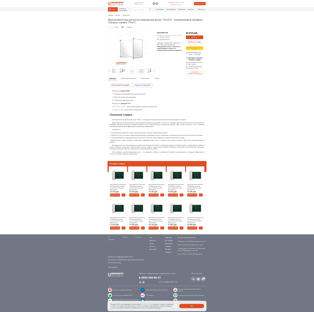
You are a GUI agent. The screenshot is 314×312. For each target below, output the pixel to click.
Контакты (190, 9)
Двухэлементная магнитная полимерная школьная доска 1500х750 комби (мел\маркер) (118, 220)
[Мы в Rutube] (203, 279)
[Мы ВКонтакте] (193, 279)
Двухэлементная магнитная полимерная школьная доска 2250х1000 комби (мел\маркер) (137, 187)
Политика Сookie (114, 263)
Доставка (153, 249)
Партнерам (181, 9)
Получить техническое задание (120, 85)
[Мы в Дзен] (198, 279)
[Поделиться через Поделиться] (122, 27)
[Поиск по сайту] (149, 9)
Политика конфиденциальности (120, 257)
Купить (194, 37)
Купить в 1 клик (194, 42)
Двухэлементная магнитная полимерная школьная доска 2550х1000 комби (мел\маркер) (156, 187)
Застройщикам (171, 9)
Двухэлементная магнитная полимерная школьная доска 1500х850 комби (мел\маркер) (137, 220)
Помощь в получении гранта (142, 85)
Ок (192, 306)
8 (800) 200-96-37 (176, 2)
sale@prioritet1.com (176, 5)
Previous (109, 70)
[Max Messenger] (157, 3)
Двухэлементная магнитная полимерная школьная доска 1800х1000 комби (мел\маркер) (176, 187)
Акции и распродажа (123, 9)
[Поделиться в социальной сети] (122, 27)
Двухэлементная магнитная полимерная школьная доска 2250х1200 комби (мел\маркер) (156, 220)
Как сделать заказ (152, 240)
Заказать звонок (200, 3)
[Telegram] (154, 3)
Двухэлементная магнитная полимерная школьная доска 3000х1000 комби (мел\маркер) (195, 187)
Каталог (114, 9)
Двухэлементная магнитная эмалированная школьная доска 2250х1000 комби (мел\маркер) (118, 187)
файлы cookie (147, 304)
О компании (160, 9)
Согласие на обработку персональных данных (126, 260)
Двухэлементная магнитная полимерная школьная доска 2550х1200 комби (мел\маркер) (176, 220)
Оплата (152, 246)
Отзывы (124, 237)
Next (154, 70)
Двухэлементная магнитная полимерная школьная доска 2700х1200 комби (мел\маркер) (195, 220)
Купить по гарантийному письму (195, 48)
